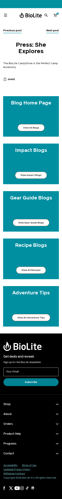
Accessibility (10, 465)
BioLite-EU (28, 477)
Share (11, 79)
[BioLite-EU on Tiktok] (29, 490)
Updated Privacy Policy (16, 469)
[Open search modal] (46, 15)
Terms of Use (29, 465)
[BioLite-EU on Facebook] (7, 490)
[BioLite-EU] (31, 15)
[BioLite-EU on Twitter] (13, 490)
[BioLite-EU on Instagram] (24, 490)
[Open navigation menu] (5, 15)
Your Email (12, 371)
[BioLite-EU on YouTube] (18, 490)
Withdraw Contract (14, 473)
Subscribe (31, 382)
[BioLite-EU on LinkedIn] (35, 490)
